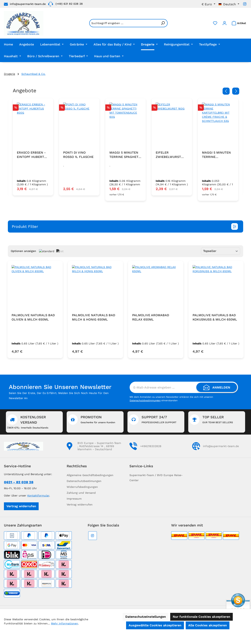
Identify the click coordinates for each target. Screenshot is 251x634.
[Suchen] (163, 23)
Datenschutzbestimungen (84, 481)
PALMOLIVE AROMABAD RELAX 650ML (150, 317)
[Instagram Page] (244, 4)
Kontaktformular (38, 495)
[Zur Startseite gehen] (23, 23)
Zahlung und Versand (81, 492)
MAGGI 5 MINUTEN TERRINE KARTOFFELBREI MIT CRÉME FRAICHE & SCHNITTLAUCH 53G (171, 155)
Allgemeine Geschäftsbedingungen (90, 475)
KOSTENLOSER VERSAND (27, 422)
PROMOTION (98, 419)
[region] (125, 150)
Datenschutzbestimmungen (145, 400)
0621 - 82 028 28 (18, 482)
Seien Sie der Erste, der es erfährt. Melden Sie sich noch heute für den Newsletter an (59, 395)
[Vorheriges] (226, 91)
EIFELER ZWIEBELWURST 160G (122, 155)
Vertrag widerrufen (21, 506)
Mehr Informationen (64, 623)
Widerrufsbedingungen (82, 486)
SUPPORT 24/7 (159, 419)
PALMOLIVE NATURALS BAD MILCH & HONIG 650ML (93, 317)
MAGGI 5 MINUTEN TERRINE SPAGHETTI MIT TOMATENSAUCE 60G (79, 155)
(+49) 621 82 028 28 (69, 3)
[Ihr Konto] (224, 23)
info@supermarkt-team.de (28, 3)
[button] (125, 226)
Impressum (74, 498)
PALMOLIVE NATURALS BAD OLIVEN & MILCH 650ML (33, 317)
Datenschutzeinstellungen (145, 617)
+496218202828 (150, 446)
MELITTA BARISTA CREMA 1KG (215, 155)
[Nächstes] (235, 91)
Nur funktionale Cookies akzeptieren (201, 617)
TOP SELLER (217, 419)
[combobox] (123, 23)
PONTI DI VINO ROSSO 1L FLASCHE (32, 155)
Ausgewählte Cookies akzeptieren (155, 625)
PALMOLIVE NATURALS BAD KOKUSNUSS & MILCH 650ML (215, 317)
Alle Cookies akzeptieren (207, 625)
